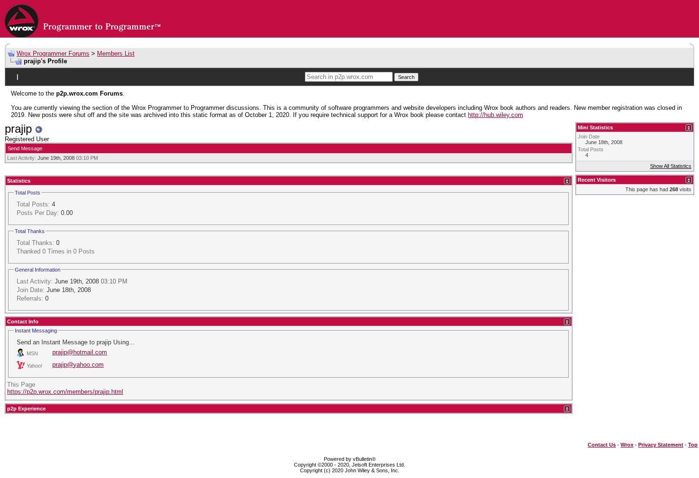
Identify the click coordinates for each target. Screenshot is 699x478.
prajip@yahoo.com (78, 364)
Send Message (25, 148)
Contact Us (602, 445)
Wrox (627, 445)
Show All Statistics (670, 166)
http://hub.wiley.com (495, 114)
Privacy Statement (660, 445)
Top (693, 445)
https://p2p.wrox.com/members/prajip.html (65, 391)
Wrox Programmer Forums (53, 53)
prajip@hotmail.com (79, 352)
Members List (116, 53)
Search (406, 77)
